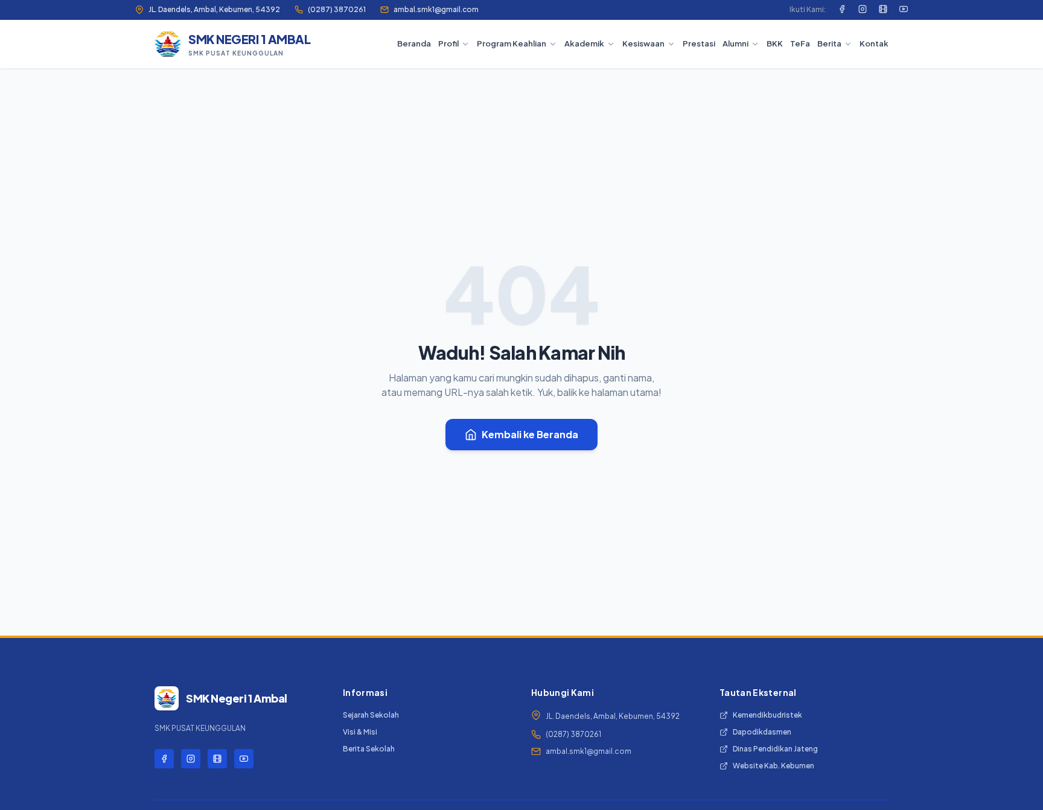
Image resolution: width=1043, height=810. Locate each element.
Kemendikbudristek (767, 714)
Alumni (735, 43)
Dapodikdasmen (762, 731)
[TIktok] (883, 9)
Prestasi (699, 43)
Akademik (584, 43)
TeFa (800, 43)
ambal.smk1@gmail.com (436, 9)
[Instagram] (862, 9)
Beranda (414, 43)
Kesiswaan (643, 43)
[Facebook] (842, 9)
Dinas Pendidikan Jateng (775, 748)
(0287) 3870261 (337, 9)
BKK (775, 43)
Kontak (874, 43)
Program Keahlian (511, 43)
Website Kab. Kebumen (773, 765)
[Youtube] (903, 9)
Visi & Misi (360, 731)
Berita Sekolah (369, 748)
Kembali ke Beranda (530, 434)
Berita (829, 43)
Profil (448, 43)
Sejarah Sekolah (371, 714)
